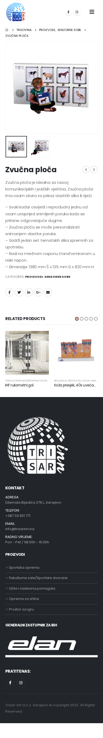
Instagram (20, 682)
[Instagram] (77, 12)
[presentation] (12, 88)
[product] (27, 353)
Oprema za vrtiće (24, 598)
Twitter (19, 292)
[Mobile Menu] (92, 11)
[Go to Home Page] (7, 30)
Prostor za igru (21, 609)
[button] (76, 319)
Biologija (60, 380)
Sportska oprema (24, 567)
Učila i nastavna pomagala (32, 588)
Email (48, 292)
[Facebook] (68, 12)
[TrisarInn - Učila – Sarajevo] (15, 11)
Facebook (9, 292)
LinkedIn (29, 292)
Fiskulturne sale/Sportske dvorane (28, 380)
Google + (38, 292)
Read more (40, 339)
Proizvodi (34, 277)
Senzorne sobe (57, 277)
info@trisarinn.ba (19, 528)
